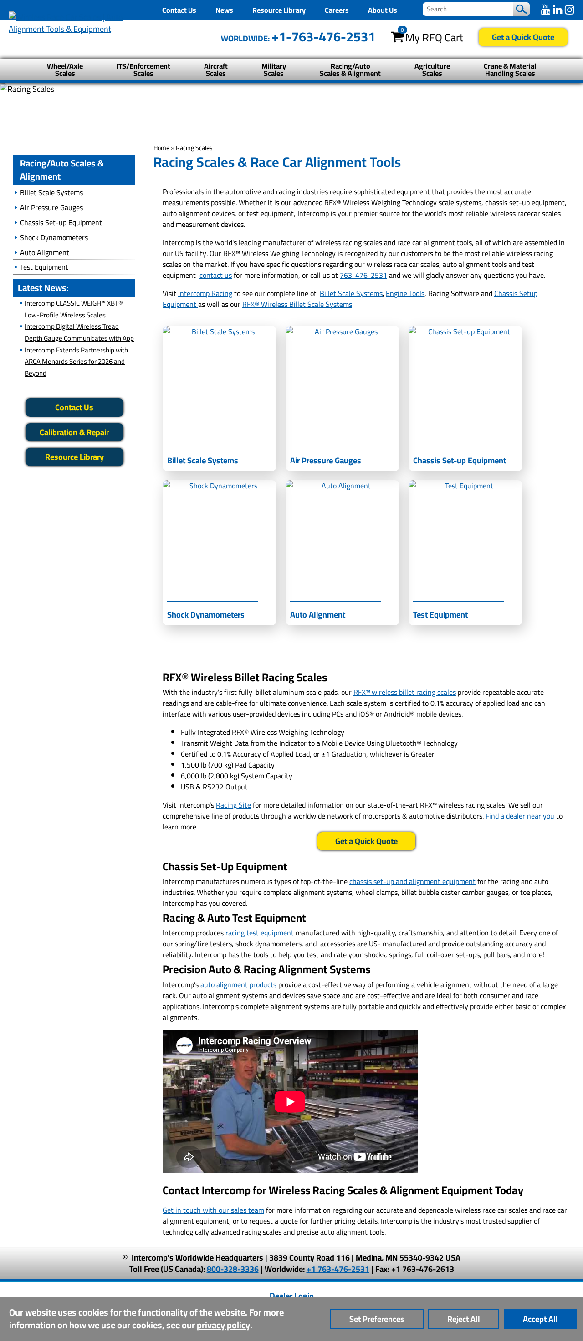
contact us (215, 275)
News (224, 10)
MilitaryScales (273, 69)
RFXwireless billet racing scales (404, 692)
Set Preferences (376, 1318)
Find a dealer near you (521, 816)
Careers (337, 10)
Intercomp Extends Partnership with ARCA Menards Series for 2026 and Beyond (76, 361)
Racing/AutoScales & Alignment (350, 69)
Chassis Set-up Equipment (61, 222)
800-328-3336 (233, 1268)
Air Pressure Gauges (51, 207)
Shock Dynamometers (54, 237)
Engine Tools (405, 293)
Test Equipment (44, 267)
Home (161, 148)
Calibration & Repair (74, 432)
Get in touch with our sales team (213, 1210)
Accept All (540, 1318)
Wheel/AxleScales (65, 69)
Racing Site (233, 805)
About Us (382, 10)
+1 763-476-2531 (338, 1268)
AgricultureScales (432, 69)
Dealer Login (292, 1295)
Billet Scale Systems (351, 293)
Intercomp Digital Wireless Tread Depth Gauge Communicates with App (79, 332)
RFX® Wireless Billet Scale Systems (297, 304)
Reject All (463, 1318)
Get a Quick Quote (523, 37)
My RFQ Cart (434, 37)
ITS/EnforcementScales (143, 69)
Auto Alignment (44, 252)
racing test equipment (259, 932)
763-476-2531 (363, 275)
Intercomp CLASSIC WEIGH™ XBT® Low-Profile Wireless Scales (74, 308)
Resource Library (279, 10)
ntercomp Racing (206, 293)
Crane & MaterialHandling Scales (510, 69)
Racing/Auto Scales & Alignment (62, 170)
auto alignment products (238, 984)
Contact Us (179, 10)
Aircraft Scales (216, 69)
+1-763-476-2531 (323, 36)
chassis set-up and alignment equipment (412, 881)
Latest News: (43, 287)
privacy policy (223, 1324)
